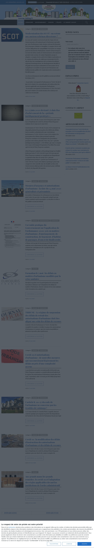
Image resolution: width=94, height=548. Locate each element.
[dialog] (47, 534)
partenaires (12, 527)
